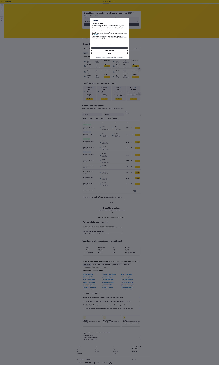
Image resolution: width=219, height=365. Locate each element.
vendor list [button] (96, 34)
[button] (109, 48)
